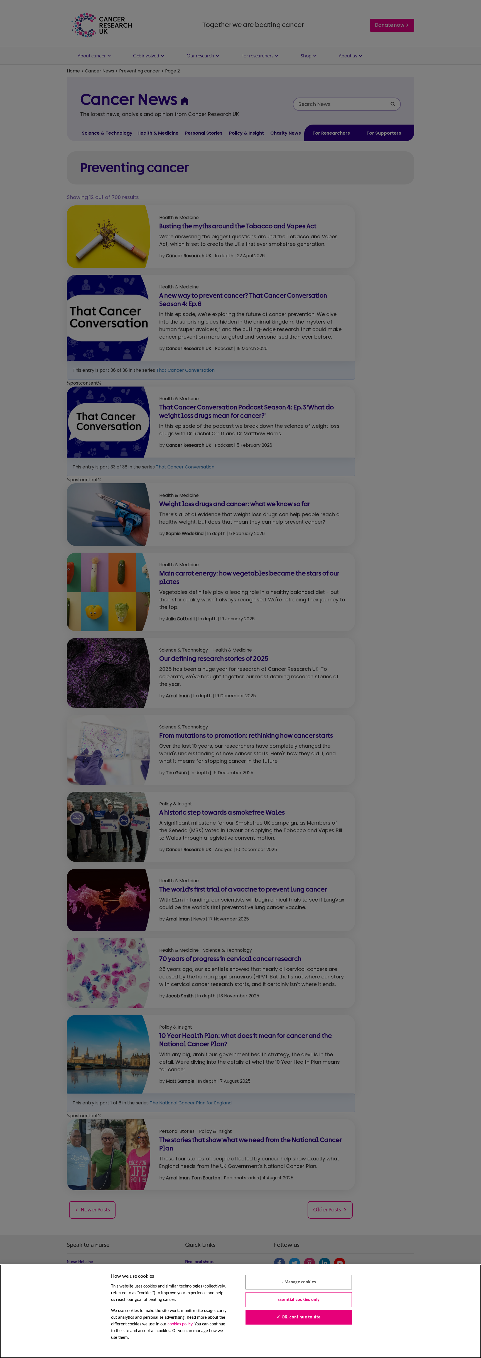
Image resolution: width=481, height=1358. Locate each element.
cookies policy (180, 1324)
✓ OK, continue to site (298, 1317)
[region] (240, 1311)
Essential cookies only (299, 1300)
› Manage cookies (298, 1282)
